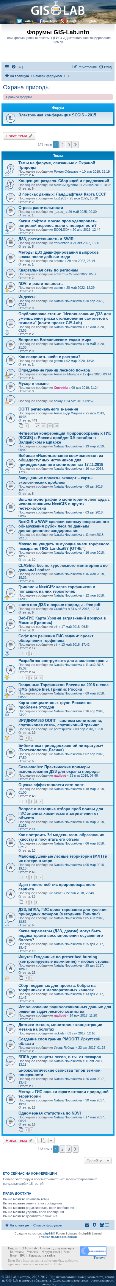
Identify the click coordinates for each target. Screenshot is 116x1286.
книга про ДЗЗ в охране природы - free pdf (59, 605)
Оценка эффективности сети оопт (51, 785)
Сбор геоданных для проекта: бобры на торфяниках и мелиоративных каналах (56, 987)
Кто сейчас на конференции (30, 1173)
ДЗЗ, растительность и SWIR (45, 239)
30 (56, 426)
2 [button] (62, 144)
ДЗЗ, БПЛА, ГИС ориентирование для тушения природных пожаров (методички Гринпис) (63, 911)
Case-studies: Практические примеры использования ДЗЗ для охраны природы (59, 769)
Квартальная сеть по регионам (48, 270)
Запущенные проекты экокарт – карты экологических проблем (55, 480)
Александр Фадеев (68, 413)
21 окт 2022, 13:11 (86, 243)
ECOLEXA (61, 229)
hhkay (58, 401)
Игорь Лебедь (64, 1047)
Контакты (16, 1252)
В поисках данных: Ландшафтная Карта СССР (62, 194)
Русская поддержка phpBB (58, 1236)
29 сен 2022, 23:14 (81, 261)
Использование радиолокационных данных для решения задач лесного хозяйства (64, 1009)
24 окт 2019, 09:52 (79, 401)
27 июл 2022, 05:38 (83, 274)
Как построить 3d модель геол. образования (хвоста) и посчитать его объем (61, 837)
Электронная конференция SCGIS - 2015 (57, 115)
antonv (59, 261)
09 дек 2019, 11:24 (84, 387)
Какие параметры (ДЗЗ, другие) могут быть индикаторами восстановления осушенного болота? (60, 935)
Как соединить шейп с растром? (49, 357)
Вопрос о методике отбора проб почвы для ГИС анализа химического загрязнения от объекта (60, 813)
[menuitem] (17, 67)
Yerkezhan (61, 243)
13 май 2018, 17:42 (75, 644)
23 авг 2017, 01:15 (91, 1047)
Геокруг (99, 1257)
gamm (58, 287)
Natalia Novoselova (68, 301)
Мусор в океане (33, 383)
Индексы (26, 297)
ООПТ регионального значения (48, 409)
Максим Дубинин (66, 185)
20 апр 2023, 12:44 (86, 229)
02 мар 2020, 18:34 (80, 361)
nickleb (59, 1033)
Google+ (73, 21)
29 (49, 426)
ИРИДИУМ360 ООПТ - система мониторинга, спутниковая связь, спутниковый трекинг (60, 722)
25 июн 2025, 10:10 (84, 198)
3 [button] (69, 144)
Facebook (50, 21)
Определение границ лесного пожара (54, 370)
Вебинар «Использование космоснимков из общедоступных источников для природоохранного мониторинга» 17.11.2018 (60, 460)
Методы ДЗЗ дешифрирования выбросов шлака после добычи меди (58, 254)
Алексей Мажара (66, 374)
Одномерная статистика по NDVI (49, 1113)
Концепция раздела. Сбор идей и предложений (63, 181)
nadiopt (60, 775)
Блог (13, 1255)
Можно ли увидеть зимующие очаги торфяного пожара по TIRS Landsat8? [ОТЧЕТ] (63, 546)
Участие (33, 1252)
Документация (63, 1248)
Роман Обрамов (66, 171)
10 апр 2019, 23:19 (96, 171)
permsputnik (63, 729)
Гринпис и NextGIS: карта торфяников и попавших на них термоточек (56, 589)
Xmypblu (61, 387)
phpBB (48, 1233)
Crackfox (60, 609)
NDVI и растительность (40, 283)
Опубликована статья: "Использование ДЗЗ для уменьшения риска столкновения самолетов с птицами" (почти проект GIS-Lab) (64, 318)
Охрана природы (26, 87)
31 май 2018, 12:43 (85, 609)
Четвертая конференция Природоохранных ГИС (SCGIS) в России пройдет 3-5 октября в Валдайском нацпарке (64, 437)
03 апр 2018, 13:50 (89, 729)
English (90, 21)
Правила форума (19, 97)
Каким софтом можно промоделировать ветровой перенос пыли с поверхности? (57, 223)
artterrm (59, 274)
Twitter (28, 21)
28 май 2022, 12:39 (80, 287)
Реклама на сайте (42, 1255)
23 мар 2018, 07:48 (84, 775)
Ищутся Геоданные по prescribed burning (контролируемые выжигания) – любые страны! (64, 959)
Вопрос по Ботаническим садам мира (54, 340)
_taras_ (59, 211)
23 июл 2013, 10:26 (97, 185)
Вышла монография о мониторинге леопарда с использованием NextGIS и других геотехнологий (64, 504)
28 (43, 426)
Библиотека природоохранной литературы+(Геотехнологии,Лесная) (61, 747)
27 (37, 426)
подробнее (63, 1284)
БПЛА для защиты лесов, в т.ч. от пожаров (59, 1057)
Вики (66, 1252)
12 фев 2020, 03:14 (97, 374)
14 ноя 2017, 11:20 (83, 1015)
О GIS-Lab (29, 1248)
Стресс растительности (40, 207)
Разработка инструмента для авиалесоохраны (63, 660)
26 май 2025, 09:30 (82, 211)
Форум (47, 1252)
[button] (76, 144)
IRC (22, 1255)
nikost (58, 893)
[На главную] (58, 8)
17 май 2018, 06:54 (75, 626)
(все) (56, 1252)
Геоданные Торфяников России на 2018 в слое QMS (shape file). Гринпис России (63, 687)
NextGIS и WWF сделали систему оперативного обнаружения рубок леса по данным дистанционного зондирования (63, 526)
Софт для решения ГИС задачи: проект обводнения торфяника (55, 638)
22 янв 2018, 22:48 (80, 893)
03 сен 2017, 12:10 (81, 1033)
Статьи (45, 1248)
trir (56, 626)
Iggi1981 (60, 198)
